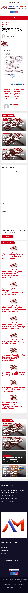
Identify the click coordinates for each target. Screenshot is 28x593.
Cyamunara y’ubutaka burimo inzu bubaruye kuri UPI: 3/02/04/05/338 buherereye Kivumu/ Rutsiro (13, 358)
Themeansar (24, 579)
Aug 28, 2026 (6, 434)
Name (4, 203)
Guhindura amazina (6, 584)
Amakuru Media (16, 35)
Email (4, 211)
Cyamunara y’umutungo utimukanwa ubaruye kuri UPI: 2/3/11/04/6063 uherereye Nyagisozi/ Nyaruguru (13, 325)
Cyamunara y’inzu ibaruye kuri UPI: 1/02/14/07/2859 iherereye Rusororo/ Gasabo (13, 342)
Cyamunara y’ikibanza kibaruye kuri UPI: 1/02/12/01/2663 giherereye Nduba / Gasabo (12, 405)
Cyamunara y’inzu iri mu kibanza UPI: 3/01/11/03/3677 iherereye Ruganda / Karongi (8, 93)
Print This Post (6, 22)
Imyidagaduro (21, 584)
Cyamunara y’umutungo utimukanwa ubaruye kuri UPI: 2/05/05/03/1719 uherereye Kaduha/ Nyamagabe (14, 308)
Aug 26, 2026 (6, 461)
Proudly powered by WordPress (7, 579)
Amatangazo (10, 581)
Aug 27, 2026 (6, 447)
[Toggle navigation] (14, 18)
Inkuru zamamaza (9, 587)
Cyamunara (4, 24)
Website (4, 220)
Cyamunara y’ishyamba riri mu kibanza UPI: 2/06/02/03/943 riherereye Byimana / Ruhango (19, 93)
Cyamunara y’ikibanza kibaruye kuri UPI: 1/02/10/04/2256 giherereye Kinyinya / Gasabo (13, 153)
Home (4, 581)
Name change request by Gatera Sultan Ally (13, 458)
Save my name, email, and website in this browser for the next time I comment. (13, 231)
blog (16, 581)
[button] (26, 17)
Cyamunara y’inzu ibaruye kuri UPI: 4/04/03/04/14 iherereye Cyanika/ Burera (13, 389)
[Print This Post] (2, 22)
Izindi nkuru (18, 587)
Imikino (5, 464)
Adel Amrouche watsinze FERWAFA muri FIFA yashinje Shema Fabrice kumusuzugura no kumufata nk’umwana (12, 470)
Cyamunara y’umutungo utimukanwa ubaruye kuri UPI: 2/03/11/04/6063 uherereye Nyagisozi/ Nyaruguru (13, 138)
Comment (4, 176)
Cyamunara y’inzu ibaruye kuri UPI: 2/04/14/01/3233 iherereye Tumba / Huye (13, 374)
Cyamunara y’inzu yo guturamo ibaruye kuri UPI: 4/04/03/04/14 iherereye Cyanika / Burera (13, 124)
